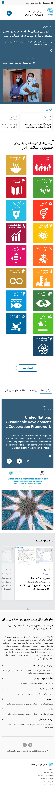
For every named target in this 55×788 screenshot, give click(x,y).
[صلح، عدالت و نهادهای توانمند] (14, 323)
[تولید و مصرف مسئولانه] (14, 278)
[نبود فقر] (41, 165)
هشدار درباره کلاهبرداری (45, 775)
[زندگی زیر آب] (14, 300)
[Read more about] (27, 53)
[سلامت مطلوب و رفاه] (41, 187)
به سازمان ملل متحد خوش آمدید (38, 3)
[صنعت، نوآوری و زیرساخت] (41, 255)
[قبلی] (19, 461)
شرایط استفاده (48, 785)
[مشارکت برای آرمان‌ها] (41, 346)
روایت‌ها (33, 390)
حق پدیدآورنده (48, 772)
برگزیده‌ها (46, 390)
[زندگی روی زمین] (41, 323)
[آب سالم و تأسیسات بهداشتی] (14, 210)
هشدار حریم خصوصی (46, 778)
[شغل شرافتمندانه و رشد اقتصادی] (14, 233)
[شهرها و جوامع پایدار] (41, 278)
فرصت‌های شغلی (46, 719)
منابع (51, 709)
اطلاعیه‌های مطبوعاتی (14, 390)
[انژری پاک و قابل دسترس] (41, 233)
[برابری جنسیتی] (41, 210)
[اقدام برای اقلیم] (41, 300)
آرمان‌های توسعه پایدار (44, 678)
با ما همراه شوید (46, 688)
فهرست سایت (48, 781)
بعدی (28, 58)
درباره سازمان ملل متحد (43, 665)
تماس (51, 769)
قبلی (33, 58)
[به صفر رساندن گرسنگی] (14, 165)
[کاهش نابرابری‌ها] (14, 255)
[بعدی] (9, 461)
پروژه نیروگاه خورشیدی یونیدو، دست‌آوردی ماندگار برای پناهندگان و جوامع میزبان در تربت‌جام (29, 36)
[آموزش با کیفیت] (14, 187)
